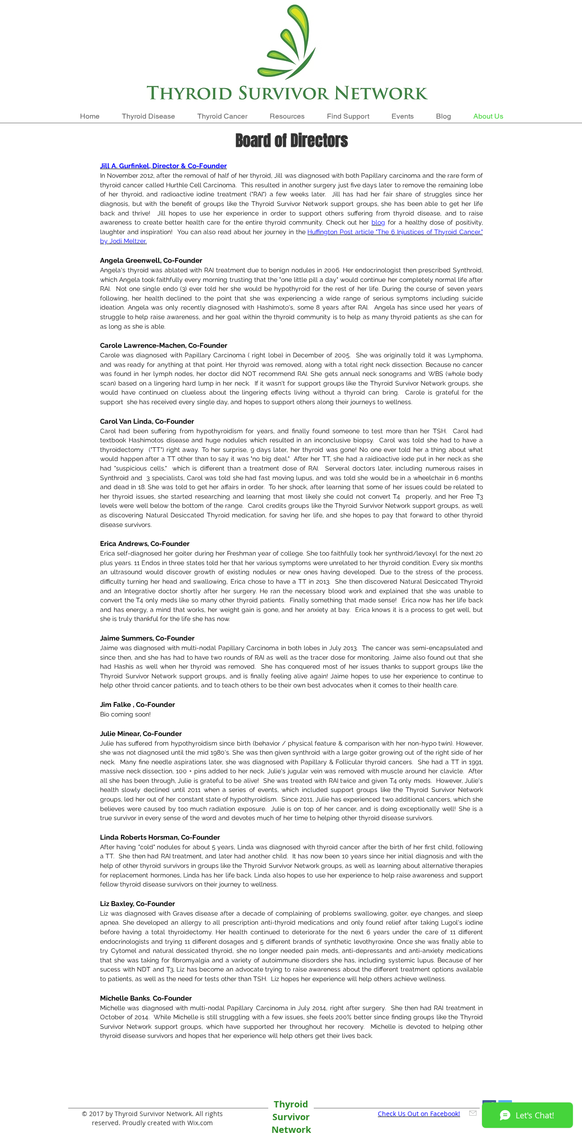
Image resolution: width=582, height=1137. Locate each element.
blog (378, 222)
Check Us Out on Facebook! (419, 1113)
